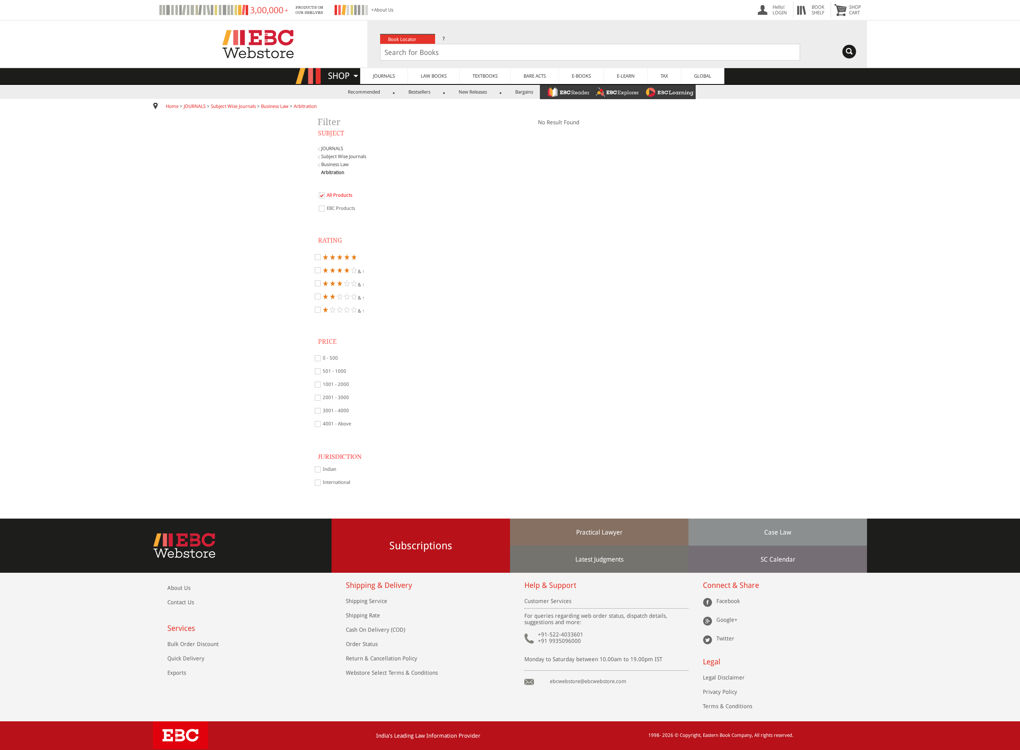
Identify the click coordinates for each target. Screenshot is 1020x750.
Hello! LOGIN (780, 10)
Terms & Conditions (727, 706)
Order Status (362, 644)
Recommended (364, 92)
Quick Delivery (185, 658)
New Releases (473, 92)
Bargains (524, 92)
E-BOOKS (581, 76)
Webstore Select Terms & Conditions (392, 673)
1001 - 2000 (336, 384)
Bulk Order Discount (193, 644)
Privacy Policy (720, 692)
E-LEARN (626, 76)
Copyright (690, 735)
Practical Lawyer (599, 532)
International (336, 482)
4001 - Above (337, 424)
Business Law (274, 106)
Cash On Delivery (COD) (375, 630)
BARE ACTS (535, 76)
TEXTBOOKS (485, 76)
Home (172, 106)
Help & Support (550, 585)
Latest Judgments (599, 559)
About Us (178, 588)
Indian (329, 469)
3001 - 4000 (336, 410)
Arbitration (305, 106)
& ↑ (361, 271)
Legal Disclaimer (724, 677)
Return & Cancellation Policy (381, 658)
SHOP (342, 76)
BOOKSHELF (818, 10)
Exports (176, 673)
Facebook (728, 601)
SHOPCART (855, 10)
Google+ (727, 620)
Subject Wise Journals (233, 106)
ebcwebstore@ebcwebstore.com (588, 681)
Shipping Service (366, 601)
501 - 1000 (334, 371)
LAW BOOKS (434, 76)
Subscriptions (420, 546)
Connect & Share (731, 585)
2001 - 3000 (336, 397)
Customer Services (547, 601)
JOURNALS (384, 76)
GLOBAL (702, 76)
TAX (664, 76)
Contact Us (180, 602)
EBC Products (341, 208)
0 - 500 (330, 358)
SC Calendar (778, 559)
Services (181, 628)
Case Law (777, 532)
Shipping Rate (363, 615)
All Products (339, 195)
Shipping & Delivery (379, 585)
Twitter (725, 638)
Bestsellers (419, 92)
